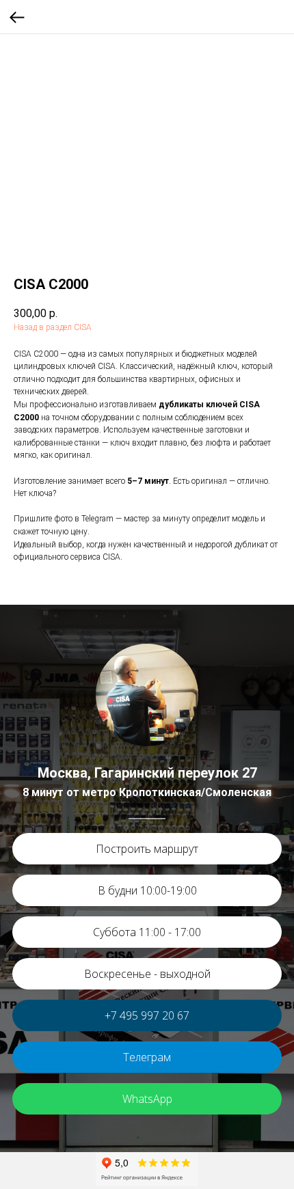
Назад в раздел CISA (53, 327)
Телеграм (147, 1057)
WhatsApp (147, 1098)
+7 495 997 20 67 (147, 1015)
